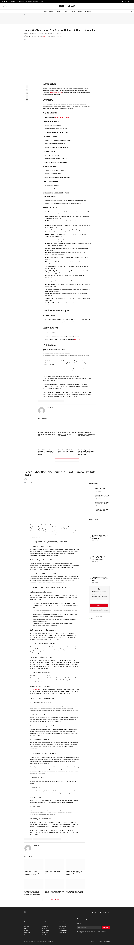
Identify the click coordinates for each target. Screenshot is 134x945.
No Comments (52, 36)
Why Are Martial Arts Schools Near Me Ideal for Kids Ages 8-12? (46, 434)
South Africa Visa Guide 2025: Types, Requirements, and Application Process (26, 1)
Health (44, 36)
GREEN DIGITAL (128, 6)
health (40, 400)
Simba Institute (34, 689)
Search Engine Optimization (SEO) (53, 872)
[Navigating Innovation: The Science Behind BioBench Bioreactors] (67, 59)
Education (44, 479)
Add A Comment (67, 460)
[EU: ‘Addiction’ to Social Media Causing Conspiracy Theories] (91, 497)
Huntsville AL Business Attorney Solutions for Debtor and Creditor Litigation (86, 434)
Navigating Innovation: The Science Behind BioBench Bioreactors (100, 537)
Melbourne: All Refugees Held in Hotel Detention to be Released (102, 511)
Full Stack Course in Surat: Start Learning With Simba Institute (75, 891)
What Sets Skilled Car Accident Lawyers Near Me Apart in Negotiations (67, 434)
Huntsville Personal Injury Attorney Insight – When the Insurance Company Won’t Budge (46, 452)
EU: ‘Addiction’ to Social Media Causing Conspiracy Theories (102, 496)
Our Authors (87, 11)
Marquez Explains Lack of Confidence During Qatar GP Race (100, 579)
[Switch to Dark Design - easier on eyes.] (131, 11)
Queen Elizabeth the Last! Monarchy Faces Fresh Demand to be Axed (99, 558)
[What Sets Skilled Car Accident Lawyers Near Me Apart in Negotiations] (67, 426)
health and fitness (48, 400)
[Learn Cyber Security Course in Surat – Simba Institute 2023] (54, 502)
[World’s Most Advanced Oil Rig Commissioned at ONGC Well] (91, 503)
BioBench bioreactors (56, 92)
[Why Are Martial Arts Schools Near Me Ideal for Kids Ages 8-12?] (47, 426)
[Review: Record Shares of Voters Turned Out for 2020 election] (91, 488)
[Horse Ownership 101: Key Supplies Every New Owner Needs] (67, 443)
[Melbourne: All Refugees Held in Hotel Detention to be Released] (91, 510)
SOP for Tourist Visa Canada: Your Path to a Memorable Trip (54, 891)
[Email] (27, 99)
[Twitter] (27, 90)
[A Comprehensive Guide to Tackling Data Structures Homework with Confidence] (33, 884)
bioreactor (77, 339)
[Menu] (2, 11)
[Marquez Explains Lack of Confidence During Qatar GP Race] (99, 569)
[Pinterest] (27, 96)
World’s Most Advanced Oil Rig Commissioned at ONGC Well (102, 503)
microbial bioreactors (59, 400)
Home (45, 11)
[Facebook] (27, 86)
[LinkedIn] (27, 93)
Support (80, 11)
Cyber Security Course (64, 533)
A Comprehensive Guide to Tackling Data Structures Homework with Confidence (32, 892)
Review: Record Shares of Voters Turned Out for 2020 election (101, 488)
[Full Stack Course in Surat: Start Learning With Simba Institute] (75, 884)
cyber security (28, 838)
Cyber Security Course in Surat (53, 838)
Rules (122, 1)
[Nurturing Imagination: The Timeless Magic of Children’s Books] (75, 864)
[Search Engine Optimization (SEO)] (54, 864)
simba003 (31, 479)
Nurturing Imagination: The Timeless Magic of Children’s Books (74, 873)
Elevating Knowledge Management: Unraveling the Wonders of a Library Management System (32, 874)
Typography (66, 11)
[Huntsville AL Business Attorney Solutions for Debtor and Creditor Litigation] (87, 426)
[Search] (129, 11)
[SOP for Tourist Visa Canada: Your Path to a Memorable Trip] (54, 884)
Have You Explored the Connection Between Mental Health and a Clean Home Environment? (86, 452)
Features (51, 11)
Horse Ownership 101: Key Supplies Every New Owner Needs (66, 451)
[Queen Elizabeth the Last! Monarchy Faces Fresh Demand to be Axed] (99, 548)
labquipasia (31, 36)
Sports (58, 11)
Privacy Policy (128, 1)
